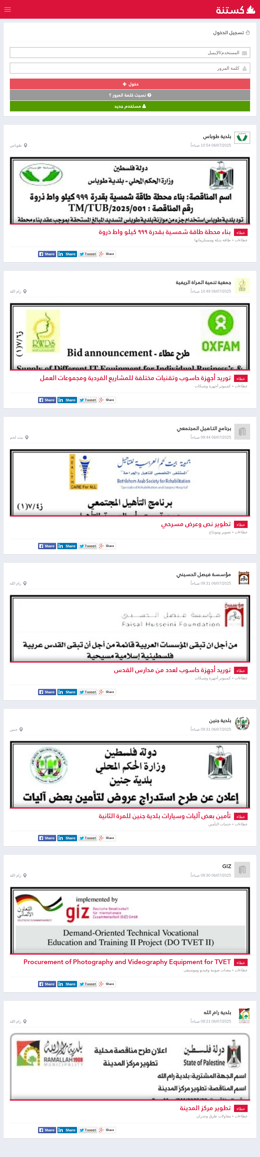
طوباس (16, 145)
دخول (133, 84)
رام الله (15, 291)
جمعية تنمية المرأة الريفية (203, 282)
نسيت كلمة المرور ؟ (128, 95)
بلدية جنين (220, 720)
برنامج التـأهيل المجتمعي (204, 428)
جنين (13, 729)
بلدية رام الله (217, 1012)
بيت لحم (16, 437)
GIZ (226, 866)
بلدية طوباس (217, 136)
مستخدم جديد (128, 106)
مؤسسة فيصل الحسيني (204, 574)
